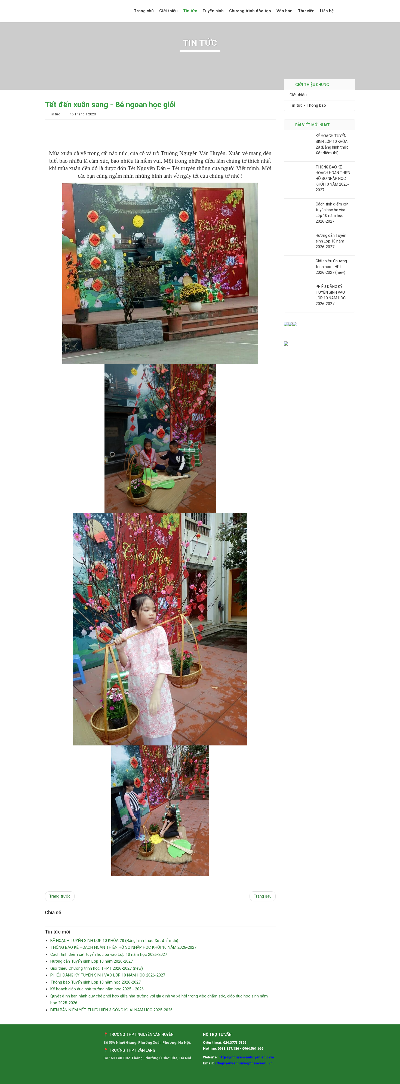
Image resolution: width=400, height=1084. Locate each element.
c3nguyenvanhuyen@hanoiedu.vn (244, 1063)
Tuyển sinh (213, 10)
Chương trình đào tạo (250, 10)
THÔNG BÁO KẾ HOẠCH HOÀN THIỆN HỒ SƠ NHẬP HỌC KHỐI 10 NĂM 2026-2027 (333, 178)
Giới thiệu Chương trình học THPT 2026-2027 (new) (331, 267)
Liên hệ (327, 10)
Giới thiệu (168, 10)
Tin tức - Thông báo (308, 105)
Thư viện (306, 10)
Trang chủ (144, 10)
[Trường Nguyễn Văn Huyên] (75, 11)
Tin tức (190, 10)
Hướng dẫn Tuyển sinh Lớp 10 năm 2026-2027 (331, 241)
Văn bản (284, 10)
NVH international (349, 11)
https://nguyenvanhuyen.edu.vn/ (246, 1057)
